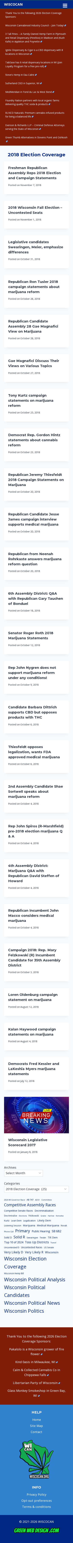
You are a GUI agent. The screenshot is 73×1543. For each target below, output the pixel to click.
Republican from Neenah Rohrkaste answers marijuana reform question (35, 559)
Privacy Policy (36, 1494)
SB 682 (56, 1231)
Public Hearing (41, 1231)
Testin (43, 1237)
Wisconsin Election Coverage (25, 1262)
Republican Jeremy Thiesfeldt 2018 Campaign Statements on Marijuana (36, 480)
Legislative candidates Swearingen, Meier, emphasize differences (35, 247)
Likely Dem (44, 1220)
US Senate (49, 1247)
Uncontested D (11, 1247)
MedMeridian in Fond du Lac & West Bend (28, 92)
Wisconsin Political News (32, 1302)
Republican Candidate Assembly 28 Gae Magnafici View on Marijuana (33, 326)
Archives (10, 1167)
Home (36, 1420)
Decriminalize (10, 1215)
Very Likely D (13, 1252)
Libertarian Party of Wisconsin (35, 1383)
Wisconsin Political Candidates (24, 1291)
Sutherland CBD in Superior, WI (22, 83)
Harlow (51, 1216)
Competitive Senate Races (18, 1210)
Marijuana (29, 1225)
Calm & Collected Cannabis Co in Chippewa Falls (36, 1372)
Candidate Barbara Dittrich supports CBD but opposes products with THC (32, 712)
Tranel (53, 1242)
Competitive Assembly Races (30, 1204)
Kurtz (7, 1220)
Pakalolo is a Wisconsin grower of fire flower (36, 1351)
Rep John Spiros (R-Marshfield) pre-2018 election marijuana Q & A (36, 831)
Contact (36, 1432)
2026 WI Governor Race (14, 1200)
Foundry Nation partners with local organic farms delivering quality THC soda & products (32, 102)
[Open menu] (65, 4)
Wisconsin (51, 1252)
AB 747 (30, 1199)
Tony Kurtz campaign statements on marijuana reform (30, 400)
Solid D (8, 1237)
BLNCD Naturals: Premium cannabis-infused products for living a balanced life (34, 114)
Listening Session (12, 1225)
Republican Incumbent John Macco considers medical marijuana (33, 915)
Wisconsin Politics (24, 1310)
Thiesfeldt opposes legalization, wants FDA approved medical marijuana (34, 752)
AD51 (37, 1200)
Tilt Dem (53, 1237)
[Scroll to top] (64, 1487)
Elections (23, 1216)
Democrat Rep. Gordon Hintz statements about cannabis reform (34, 440)
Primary (22, 1230)
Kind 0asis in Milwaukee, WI (35, 1362)
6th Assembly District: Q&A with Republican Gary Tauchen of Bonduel (35, 598)
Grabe (43, 1216)
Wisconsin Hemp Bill (14, 1273)
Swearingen (32, 1237)
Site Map (36, 1426)
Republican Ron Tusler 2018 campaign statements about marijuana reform (34, 287)
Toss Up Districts (37, 1242)
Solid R (19, 1236)
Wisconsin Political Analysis (34, 1279)
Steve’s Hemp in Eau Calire (19, 74)
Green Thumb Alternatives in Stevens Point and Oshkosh (36, 137)
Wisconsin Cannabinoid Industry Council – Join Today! (34, 25)
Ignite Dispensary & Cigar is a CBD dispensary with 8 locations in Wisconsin (34, 51)
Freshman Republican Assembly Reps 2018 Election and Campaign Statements (34, 173)
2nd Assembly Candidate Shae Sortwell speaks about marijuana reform (35, 791)
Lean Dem (16, 1220)
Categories (12, 1183)
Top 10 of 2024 (13, 1242)
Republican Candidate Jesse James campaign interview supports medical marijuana (33, 519)
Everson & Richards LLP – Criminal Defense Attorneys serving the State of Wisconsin (35, 127)
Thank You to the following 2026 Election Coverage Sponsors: (33, 14)
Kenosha (59, 1216)
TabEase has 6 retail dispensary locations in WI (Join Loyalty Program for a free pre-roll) (33, 64)
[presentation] (36, 1115)
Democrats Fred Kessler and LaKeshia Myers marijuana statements (33, 1069)
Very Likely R (34, 1252)
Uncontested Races (31, 1247)
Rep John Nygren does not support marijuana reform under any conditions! (32, 673)
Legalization (29, 1220)
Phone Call (9, 1231)
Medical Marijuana (48, 1225)
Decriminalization (44, 1210)
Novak (64, 1225)
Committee (46, 1200)
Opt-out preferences (36, 1501)
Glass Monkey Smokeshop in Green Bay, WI (36, 1393)
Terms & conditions (36, 1507)
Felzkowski (34, 1215)
